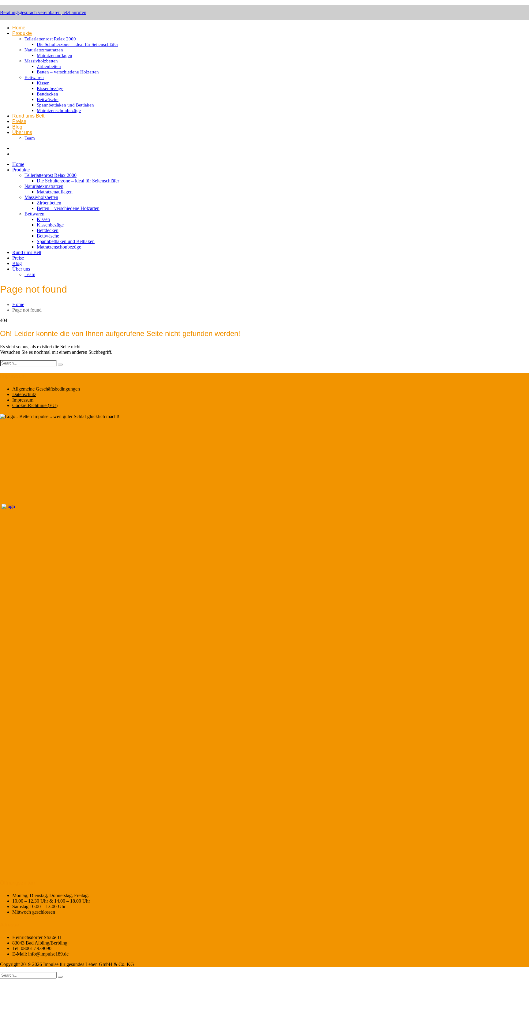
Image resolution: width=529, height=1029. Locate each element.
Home (18, 304)
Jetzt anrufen (74, 12)
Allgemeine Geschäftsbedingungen (46, 388)
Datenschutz (24, 394)
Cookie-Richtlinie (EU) (35, 405)
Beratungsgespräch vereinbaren (30, 12)
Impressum (22, 399)
